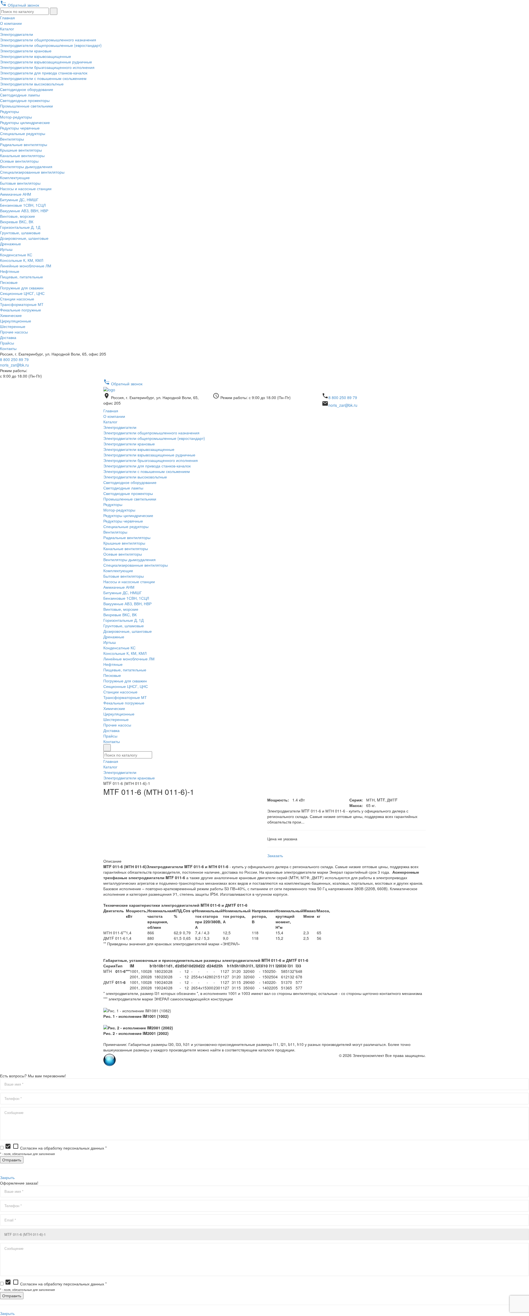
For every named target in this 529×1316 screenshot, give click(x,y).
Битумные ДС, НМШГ (19, 199)
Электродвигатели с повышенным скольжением (43, 78)
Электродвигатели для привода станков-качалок (43, 73)
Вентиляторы (12, 139)
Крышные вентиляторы (21, 150)
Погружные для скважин (22, 287)
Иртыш (6, 249)
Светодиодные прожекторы (25, 100)
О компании (11, 23)
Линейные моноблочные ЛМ (25, 265)
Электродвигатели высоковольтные (32, 84)
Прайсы (7, 343)
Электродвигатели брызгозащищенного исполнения (47, 67)
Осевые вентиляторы (19, 161)
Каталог (7, 28)
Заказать (275, 855)
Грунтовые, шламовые (20, 232)
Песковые (9, 282)
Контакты (8, 348)
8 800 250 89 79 (14, 359)
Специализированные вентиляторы (32, 172)
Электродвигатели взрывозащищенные (35, 56)
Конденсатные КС (16, 254)
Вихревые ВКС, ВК (16, 221)
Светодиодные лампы (20, 95)
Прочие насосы (14, 332)
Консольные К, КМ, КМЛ (21, 260)
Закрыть (7, 1177)
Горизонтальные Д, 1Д (20, 227)
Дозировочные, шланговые (24, 238)
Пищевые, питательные (21, 276)
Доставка (8, 337)
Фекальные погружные (20, 310)
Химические (11, 315)
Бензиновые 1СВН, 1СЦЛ (23, 205)
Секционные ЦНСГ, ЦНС (22, 293)
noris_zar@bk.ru (14, 365)
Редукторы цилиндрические (25, 122)
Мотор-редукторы (16, 117)
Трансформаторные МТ (22, 304)
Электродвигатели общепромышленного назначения (48, 39)
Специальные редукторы (22, 133)
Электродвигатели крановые (26, 50)
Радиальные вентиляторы (23, 144)
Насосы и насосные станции (26, 188)
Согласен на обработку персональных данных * (56, 1148)
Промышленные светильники (26, 106)
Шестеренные (12, 326)
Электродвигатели (16, 34)
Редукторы (9, 111)
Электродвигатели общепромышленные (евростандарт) (51, 45)
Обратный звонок (19, 5)
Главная (7, 17)
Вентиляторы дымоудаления (26, 166)
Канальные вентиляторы (22, 155)
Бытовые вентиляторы (20, 183)
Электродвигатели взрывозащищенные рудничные (46, 61)
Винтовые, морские (17, 216)
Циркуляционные (15, 321)
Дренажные (10, 243)
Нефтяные (9, 271)
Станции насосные (17, 299)
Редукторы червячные (20, 128)
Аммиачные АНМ (15, 194)
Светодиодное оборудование (26, 89)
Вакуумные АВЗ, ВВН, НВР (24, 210)
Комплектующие (15, 177)
